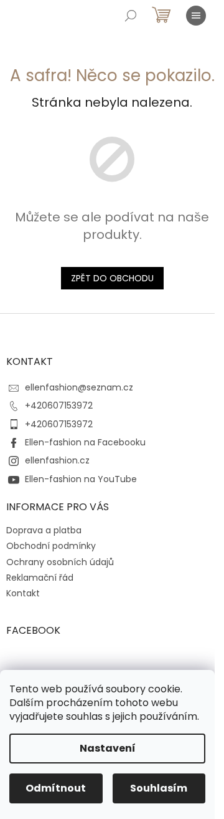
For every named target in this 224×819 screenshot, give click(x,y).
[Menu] (196, 15)
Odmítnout (56, 788)
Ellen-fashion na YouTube (81, 479)
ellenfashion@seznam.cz (79, 387)
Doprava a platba (44, 530)
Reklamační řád (39, 577)
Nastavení (108, 748)
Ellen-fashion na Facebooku (85, 442)
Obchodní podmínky (51, 546)
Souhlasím (158, 788)
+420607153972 (59, 405)
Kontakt (23, 593)
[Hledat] (130, 15)
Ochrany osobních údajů (60, 562)
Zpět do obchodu (112, 278)
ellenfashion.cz (57, 460)
